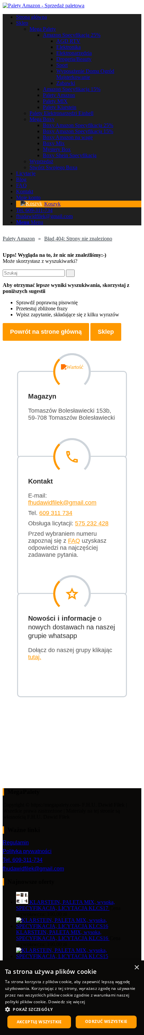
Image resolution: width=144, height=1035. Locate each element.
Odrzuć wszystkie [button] (106, 1021)
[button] (72, 1009)
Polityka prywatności (27, 851)
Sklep (106, 331)
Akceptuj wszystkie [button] (39, 1022)
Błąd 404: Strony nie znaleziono (78, 238)
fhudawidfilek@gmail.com (62, 502)
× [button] (136, 967)
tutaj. (34, 657)
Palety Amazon (19, 238)
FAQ (74, 540)
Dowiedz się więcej (66, 1002)
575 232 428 (92, 523)
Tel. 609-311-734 (23, 860)
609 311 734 (55, 513)
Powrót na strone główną (46, 331)
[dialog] (72, 997)
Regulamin (16, 842)
